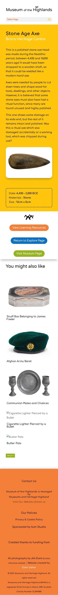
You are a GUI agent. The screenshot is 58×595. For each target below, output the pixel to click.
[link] (29, 10)
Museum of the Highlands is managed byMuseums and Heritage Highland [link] (29, 494)
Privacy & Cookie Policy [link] (29, 519)
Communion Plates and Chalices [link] (28, 403)
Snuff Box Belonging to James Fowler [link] (26, 318)
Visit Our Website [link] (23, 502)
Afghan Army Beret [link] (19, 361)
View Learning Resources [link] (29, 227)
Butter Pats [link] (14, 443)
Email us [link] (40, 502)
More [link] (9, 456)
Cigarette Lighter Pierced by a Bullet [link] (26, 425)
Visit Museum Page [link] (29, 253)
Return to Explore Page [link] (29, 240)
